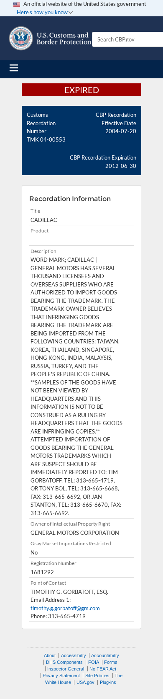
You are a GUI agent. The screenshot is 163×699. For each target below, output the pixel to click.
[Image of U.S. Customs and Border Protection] (50, 38)
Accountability (105, 655)
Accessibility (73, 655)
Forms (110, 662)
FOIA (93, 662)
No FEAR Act (102, 668)
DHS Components (64, 662)
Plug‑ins (108, 682)
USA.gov (85, 682)
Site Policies (97, 675)
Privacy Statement (61, 675)
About (50, 655)
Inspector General (65, 668)
